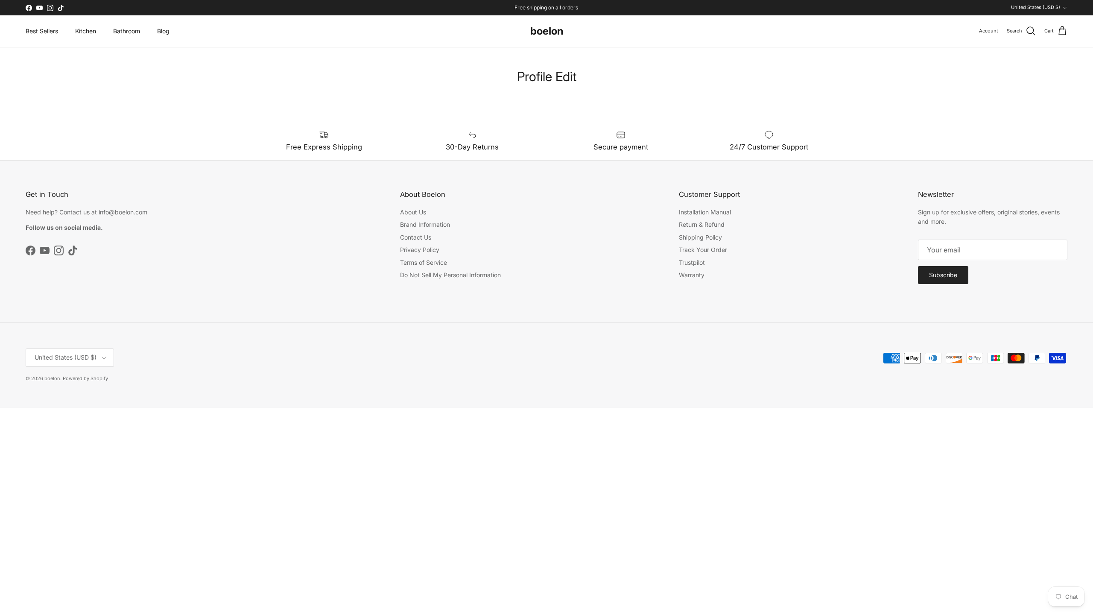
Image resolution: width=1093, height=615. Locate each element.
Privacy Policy (419, 249)
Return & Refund (702, 224)
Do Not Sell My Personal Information (450, 274)
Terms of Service (423, 262)
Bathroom (126, 31)
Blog (163, 31)
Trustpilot (692, 262)
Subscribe (943, 274)
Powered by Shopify (85, 378)
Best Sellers (42, 31)
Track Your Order (703, 249)
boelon (52, 378)
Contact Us (415, 237)
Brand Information (425, 224)
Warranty (691, 274)
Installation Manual (705, 212)
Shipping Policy (700, 237)
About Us (413, 212)
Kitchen (85, 31)
